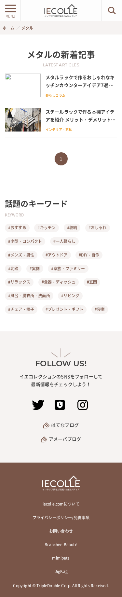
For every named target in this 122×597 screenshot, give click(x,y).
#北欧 (13, 268)
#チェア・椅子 (21, 309)
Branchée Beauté (61, 545)
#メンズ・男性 (21, 255)
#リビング (70, 295)
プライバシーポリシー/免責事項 (61, 518)
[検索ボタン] (112, 10)
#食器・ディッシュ (58, 282)
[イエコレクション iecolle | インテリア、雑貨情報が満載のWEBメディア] (60, 10)
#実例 (35, 268)
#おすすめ (17, 227)
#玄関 (92, 282)
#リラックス (19, 282)
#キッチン (46, 227)
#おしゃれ (97, 227)
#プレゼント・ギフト (65, 309)
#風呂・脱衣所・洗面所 (29, 295)
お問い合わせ (61, 531)
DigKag (61, 571)
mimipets (61, 558)
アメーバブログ (65, 439)
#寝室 (100, 309)
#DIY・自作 (89, 255)
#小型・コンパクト (25, 241)
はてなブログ (65, 425)
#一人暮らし (64, 241)
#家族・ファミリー (68, 268)
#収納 (72, 227)
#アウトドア (57, 255)
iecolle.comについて (61, 504)
